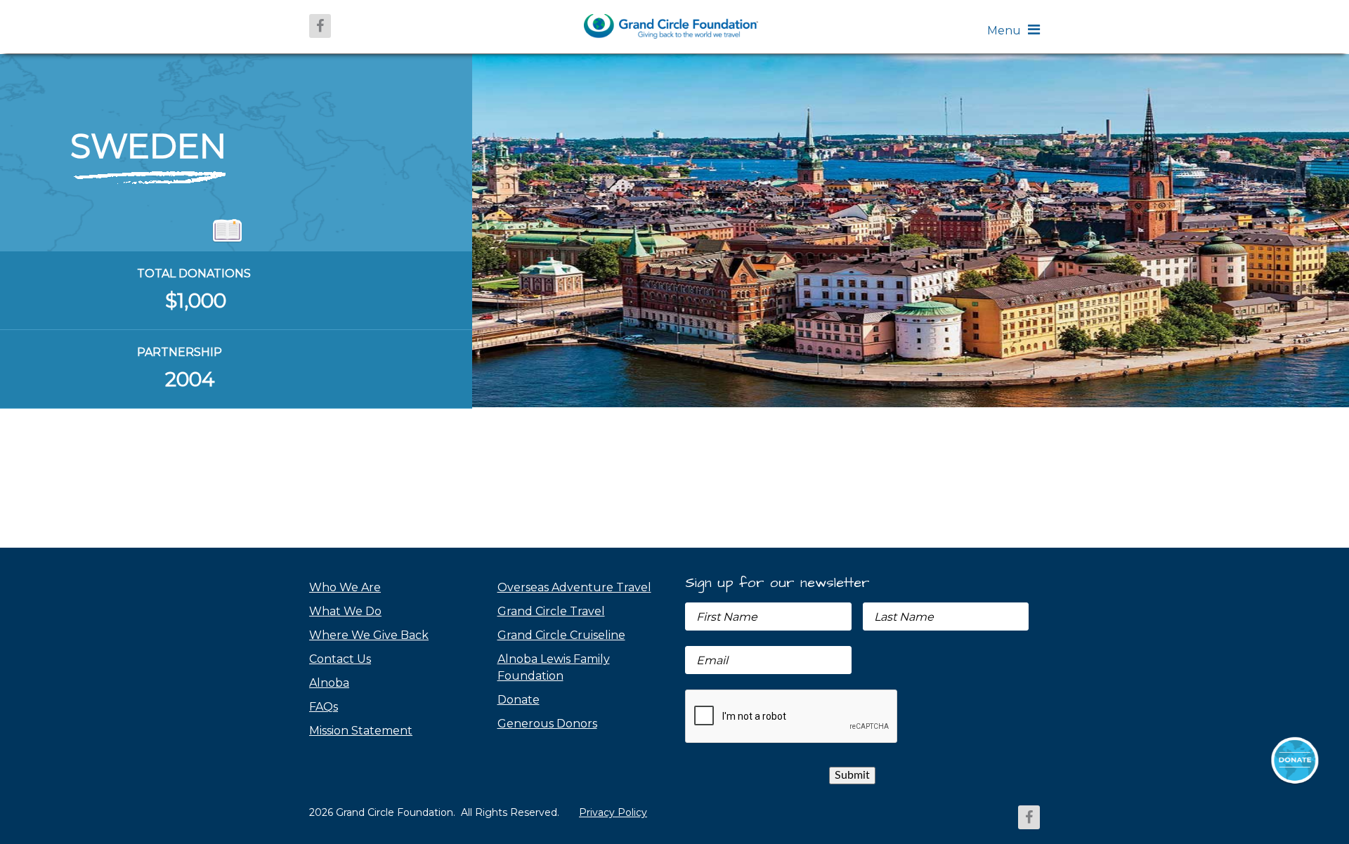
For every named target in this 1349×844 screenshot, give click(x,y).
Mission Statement (360, 730)
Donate (518, 699)
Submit (852, 775)
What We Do (345, 611)
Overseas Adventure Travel (574, 587)
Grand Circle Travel (551, 611)
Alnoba (329, 683)
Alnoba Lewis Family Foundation (553, 667)
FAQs (323, 706)
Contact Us (340, 659)
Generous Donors (547, 723)
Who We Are (345, 587)
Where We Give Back (369, 635)
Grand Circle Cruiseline (561, 635)
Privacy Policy (613, 812)
